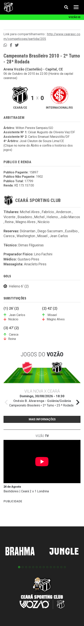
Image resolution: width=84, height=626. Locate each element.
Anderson (63, 212)
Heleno (52, 217)
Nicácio (43, 222)
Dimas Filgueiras (31, 245)
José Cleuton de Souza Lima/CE (42, 141)
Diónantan (27, 231)
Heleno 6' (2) (19, 286)
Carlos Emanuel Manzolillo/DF (49, 137)
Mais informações (42, 419)
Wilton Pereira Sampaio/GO (34, 128)
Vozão (42, 436)
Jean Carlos (59, 236)
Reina (9, 222)
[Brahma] (20, 552)
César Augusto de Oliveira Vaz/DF (51, 132)
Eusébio (71, 231)
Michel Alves (30, 212)
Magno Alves (26, 222)
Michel (39, 217)
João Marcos (70, 217)
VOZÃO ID (74, 17)
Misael (42, 236)
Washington (26, 236)
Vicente (9, 217)
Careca (9, 236)
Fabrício (48, 212)
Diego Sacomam (50, 231)
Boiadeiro (25, 217)
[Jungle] (64, 552)
